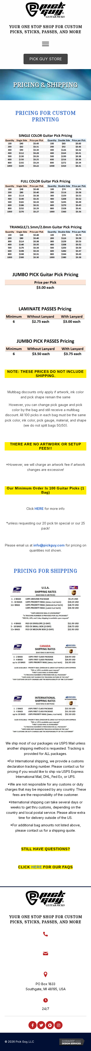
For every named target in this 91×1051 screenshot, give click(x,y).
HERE (39, 509)
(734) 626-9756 (45, 942)
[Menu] (45, 44)
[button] (32, 1025)
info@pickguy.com (49, 545)
